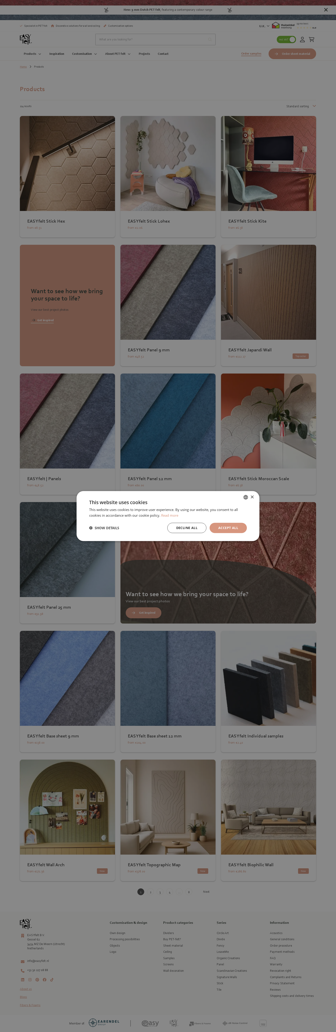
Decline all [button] (186, 528)
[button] (104, 528)
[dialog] (168, 516)
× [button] (252, 497)
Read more (169, 515)
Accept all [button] (228, 528)
